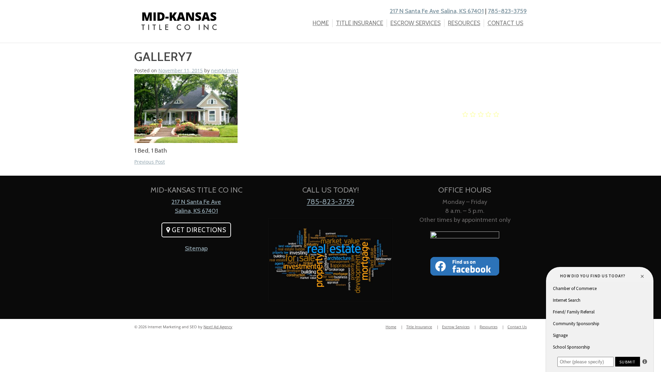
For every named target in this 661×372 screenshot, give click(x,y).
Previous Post (149, 161)
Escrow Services (415, 23)
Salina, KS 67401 (196, 211)
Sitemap (196, 248)
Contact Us (505, 23)
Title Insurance (359, 23)
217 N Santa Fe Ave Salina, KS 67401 (437, 11)
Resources (464, 23)
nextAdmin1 (225, 70)
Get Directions (198, 230)
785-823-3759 (507, 11)
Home (321, 23)
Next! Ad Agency (217, 326)
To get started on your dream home (481, 77)
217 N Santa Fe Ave (196, 202)
